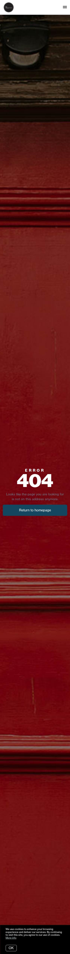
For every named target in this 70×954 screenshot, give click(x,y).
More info (11, 937)
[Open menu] (65, 7)
